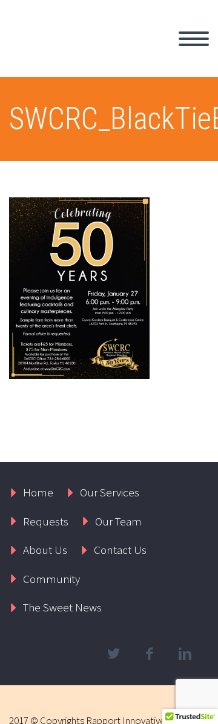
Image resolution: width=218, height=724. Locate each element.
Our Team (118, 521)
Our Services (109, 492)
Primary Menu (194, 38)
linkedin (185, 654)
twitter (113, 654)
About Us (45, 549)
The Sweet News (62, 607)
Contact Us (120, 549)
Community (51, 578)
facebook (149, 654)
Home (38, 492)
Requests (45, 521)
